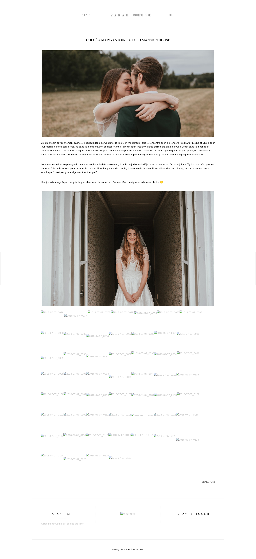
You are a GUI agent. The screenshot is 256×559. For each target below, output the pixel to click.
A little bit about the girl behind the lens (62, 523)
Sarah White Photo (135, 549)
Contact (84, 15)
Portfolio (141, 15)
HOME (169, 15)
